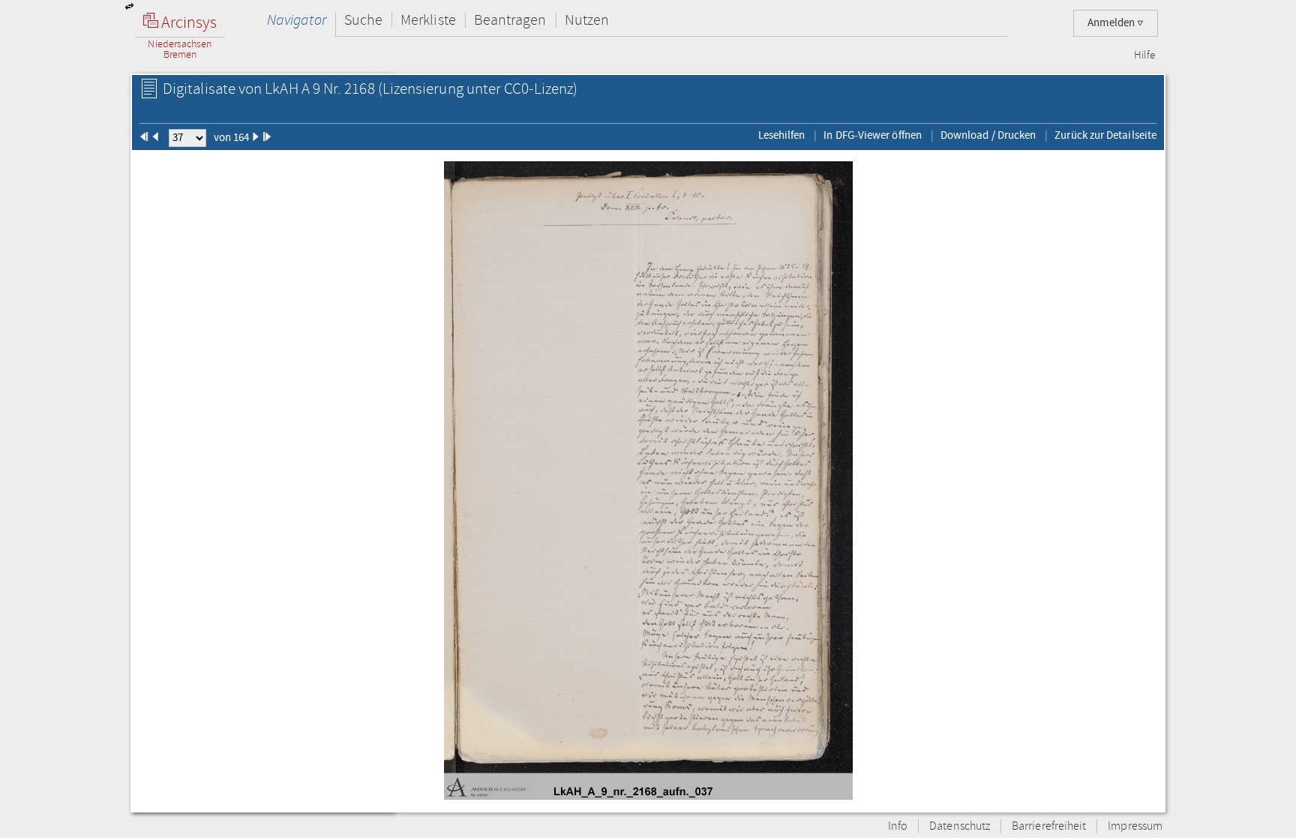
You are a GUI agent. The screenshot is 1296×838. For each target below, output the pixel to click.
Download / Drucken (988, 135)
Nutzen (587, 20)
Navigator (296, 20)
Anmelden (1112, 23)
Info (898, 826)
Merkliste (428, 20)
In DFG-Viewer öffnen (873, 135)
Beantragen (510, 20)
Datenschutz (959, 826)
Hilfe (1144, 55)
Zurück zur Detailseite (1105, 135)
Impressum (1135, 826)
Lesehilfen (782, 135)
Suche (363, 20)
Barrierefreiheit (1049, 826)
